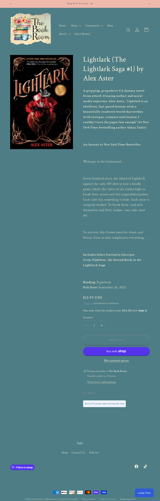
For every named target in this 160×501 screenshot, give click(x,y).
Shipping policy (127, 499)
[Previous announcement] (10, 4)
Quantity (88, 317)
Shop (65, 452)
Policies (93, 452)
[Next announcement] (149, 4)
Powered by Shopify (68, 499)
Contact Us (78, 452)
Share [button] (91, 393)
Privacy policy (89, 499)
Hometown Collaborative (45, 499)
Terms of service (108, 499)
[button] (76, 25)
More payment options (116, 360)
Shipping (88, 303)
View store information (101, 382)
